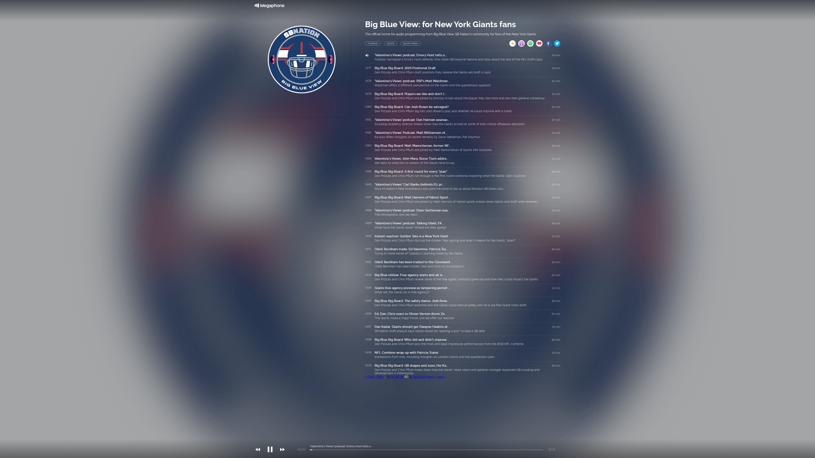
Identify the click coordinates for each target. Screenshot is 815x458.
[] (272, 441)
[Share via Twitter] (557, 42)
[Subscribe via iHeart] (540, 42)
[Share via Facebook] (549, 42)
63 (419, 377)
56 (388, 377)
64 (424, 377)
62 (415, 377)
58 (397, 377)
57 (393, 377)
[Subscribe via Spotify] (531, 42)
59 (401, 377)
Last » (441, 377)
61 (410, 377)
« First (369, 377)
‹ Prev (379, 377)
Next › (431, 377)
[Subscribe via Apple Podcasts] (522, 42)
